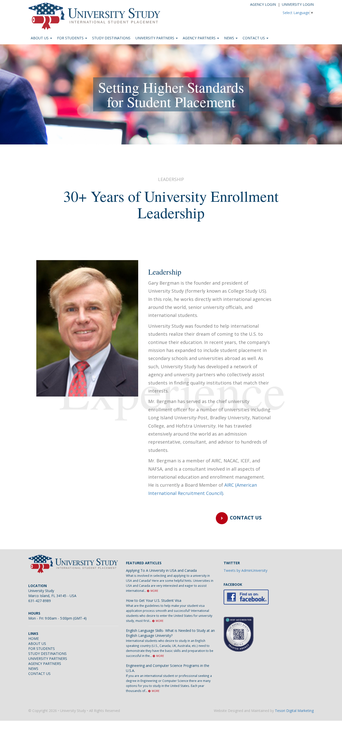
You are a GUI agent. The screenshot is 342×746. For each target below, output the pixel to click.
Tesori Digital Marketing (294, 710)
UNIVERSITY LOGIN (298, 4)
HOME (33, 638)
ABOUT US (40, 38)
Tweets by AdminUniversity (245, 570)
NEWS (229, 38)
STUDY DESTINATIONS (111, 38)
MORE (154, 591)
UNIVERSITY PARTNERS (155, 38)
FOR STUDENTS (71, 38)
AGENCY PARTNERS (200, 38)
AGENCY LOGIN (263, 4)
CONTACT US (254, 38)
